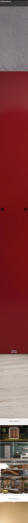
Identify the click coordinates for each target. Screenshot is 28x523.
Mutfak (14, 461)
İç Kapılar (14, 444)
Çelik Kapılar (14, 427)
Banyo (14, 479)
